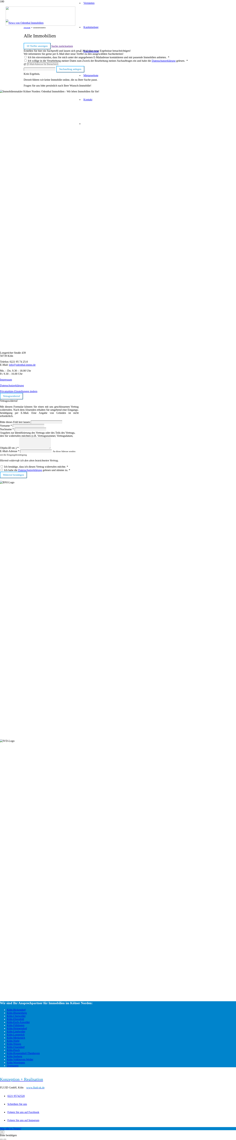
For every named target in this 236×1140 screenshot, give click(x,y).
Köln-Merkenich (16, 1037)
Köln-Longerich (16, 1034)
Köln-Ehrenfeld (15, 1019)
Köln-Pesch (13, 1050)
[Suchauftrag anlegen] (4, 1139)
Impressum (6, 379)
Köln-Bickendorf (16, 1009)
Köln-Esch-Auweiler (18, 1022)
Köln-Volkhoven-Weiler (20, 1059)
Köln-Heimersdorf (17, 1028)
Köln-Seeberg (14, 1056)
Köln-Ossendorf (16, 1047)
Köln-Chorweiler (16, 1016)
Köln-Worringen (16, 1062)
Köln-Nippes (14, 1043)
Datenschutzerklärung (12, 385)
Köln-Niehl (13, 1040)
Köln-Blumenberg (17, 1012)
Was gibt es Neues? (10, 1128)
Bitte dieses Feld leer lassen (15, 422)
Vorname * (6, 425)
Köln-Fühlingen (15, 1025)
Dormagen (12, 1065)
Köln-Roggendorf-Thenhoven (23, 1053)
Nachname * (7, 429)
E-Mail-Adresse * (9, 451)
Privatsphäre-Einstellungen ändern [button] (18, 391)
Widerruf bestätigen (13, 474)
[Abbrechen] (1, 1139)
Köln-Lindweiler (16, 1031)
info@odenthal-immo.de (22, 364)
